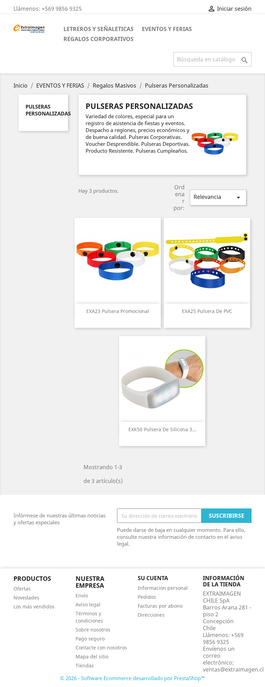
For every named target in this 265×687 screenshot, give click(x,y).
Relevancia (218, 197)
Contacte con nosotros (101, 647)
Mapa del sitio (92, 656)
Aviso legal (88, 604)
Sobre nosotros (93, 629)
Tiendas (85, 665)
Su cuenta (153, 578)
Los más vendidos (34, 606)
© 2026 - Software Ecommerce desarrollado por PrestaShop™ (132, 678)
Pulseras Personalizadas (48, 110)
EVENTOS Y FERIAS (167, 29)
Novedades (26, 597)
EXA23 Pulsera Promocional (117, 311)
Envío (82, 595)
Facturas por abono (160, 606)
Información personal (163, 588)
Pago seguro (90, 638)
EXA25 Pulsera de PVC (207, 311)
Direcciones (151, 615)
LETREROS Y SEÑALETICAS (98, 29)
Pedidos (147, 597)
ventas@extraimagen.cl (233, 669)
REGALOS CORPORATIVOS (98, 39)
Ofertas (22, 588)
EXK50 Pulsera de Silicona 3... (162, 429)
